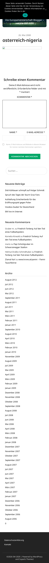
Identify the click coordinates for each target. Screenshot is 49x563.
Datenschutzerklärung (14, 540)
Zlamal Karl (10, 259)
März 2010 (10, 343)
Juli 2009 (9, 365)
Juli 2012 (9, 284)
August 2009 (11, 361)
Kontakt (7, 544)
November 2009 (12, 356)
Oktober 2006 (11, 510)
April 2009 (10, 374)
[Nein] (45, 9)
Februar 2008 (11, 437)
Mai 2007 (9, 478)
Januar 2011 (10, 325)
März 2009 (10, 379)
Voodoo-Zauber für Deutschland (19, 207)
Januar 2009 (10, 388)
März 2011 (10, 315)
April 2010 (10, 338)
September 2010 (12, 329)
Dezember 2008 (12, 392)
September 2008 (12, 406)
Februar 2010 (11, 347)
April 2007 (10, 482)
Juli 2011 (9, 307)
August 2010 (11, 334)
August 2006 (11, 518)
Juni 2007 (9, 473)
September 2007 (12, 460)
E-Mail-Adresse (36, 132)
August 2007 (11, 464)
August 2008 (11, 410)
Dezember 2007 (12, 446)
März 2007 (10, 487)
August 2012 (11, 279)
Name (13, 132)
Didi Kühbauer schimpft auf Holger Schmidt (24, 190)
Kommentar (24, 97)
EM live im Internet (13, 211)
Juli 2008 (9, 415)
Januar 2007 (10, 496)
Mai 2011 (9, 311)
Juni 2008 (9, 419)
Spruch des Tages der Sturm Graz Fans (22, 194)
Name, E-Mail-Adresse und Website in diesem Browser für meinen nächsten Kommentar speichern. (26, 145)
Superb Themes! (26, 559)
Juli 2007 (9, 469)
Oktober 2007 (11, 455)
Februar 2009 (11, 383)
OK (25, 15)
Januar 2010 (10, 352)
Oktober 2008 (11, 401)
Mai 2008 (9, 424)
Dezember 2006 (12, 500)
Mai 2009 (9, 370)
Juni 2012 (9, 288)
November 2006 (12, 505)
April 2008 (10, 428)
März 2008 (10, 433)
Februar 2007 (11, 491)
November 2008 (12, 397)
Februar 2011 (11, 320)
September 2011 (12, 298)
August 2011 (11, 302)
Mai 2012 (9, 293)
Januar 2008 (10, 442)
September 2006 (12, 514)
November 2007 (12, 451)
